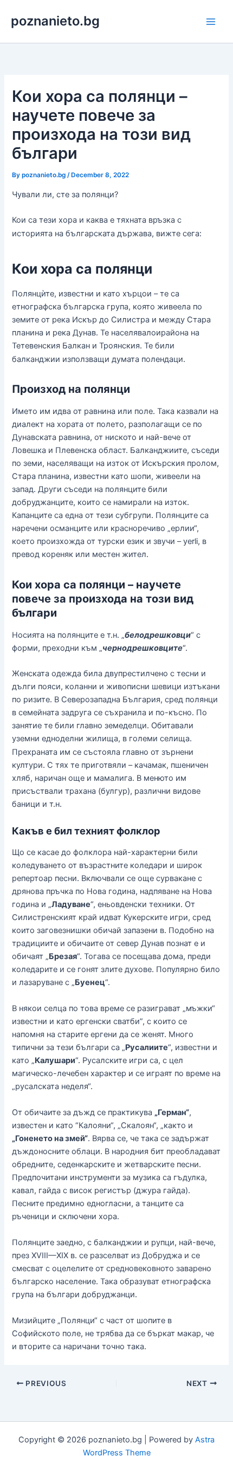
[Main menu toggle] (210, 21)
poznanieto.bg (55, 21)
